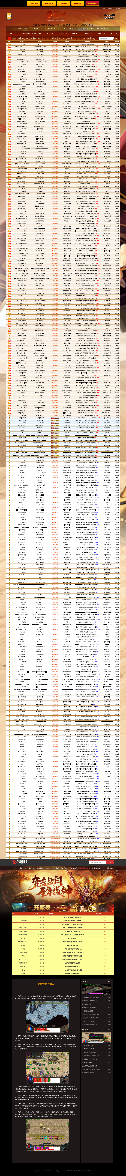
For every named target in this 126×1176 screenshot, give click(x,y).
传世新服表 (96, 868)
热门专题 (23, 868)
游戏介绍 (64, 868)
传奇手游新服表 (84, 868)
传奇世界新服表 (107, 868)
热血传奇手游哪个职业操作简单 (90, 1014)
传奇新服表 (73, 868)
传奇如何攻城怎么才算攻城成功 (90, 997)
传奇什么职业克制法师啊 (89, 1007)
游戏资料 (31, 868)
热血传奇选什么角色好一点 (89, 1049)
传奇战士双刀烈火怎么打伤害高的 (91, 1069)
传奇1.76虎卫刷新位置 (88, 1021)
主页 (16, 868)
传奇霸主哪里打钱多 (87, 1011)
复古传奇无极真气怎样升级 (89, 1059)
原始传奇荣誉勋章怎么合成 (89, 1025)
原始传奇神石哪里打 (87, 1004)
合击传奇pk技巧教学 (87, 1062)
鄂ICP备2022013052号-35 (84, 1171)
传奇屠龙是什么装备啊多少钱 (90, 1018)
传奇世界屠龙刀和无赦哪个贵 (90, 1052)
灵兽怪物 (56, 868)
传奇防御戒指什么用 (87, 1045)
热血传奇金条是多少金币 (89, 1073)
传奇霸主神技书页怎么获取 (89, 1000)
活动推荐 (40, 868)
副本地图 (48, 868)
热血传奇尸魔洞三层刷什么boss (90, 1055)
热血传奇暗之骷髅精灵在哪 (89, 1066)
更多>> (109, 981)
